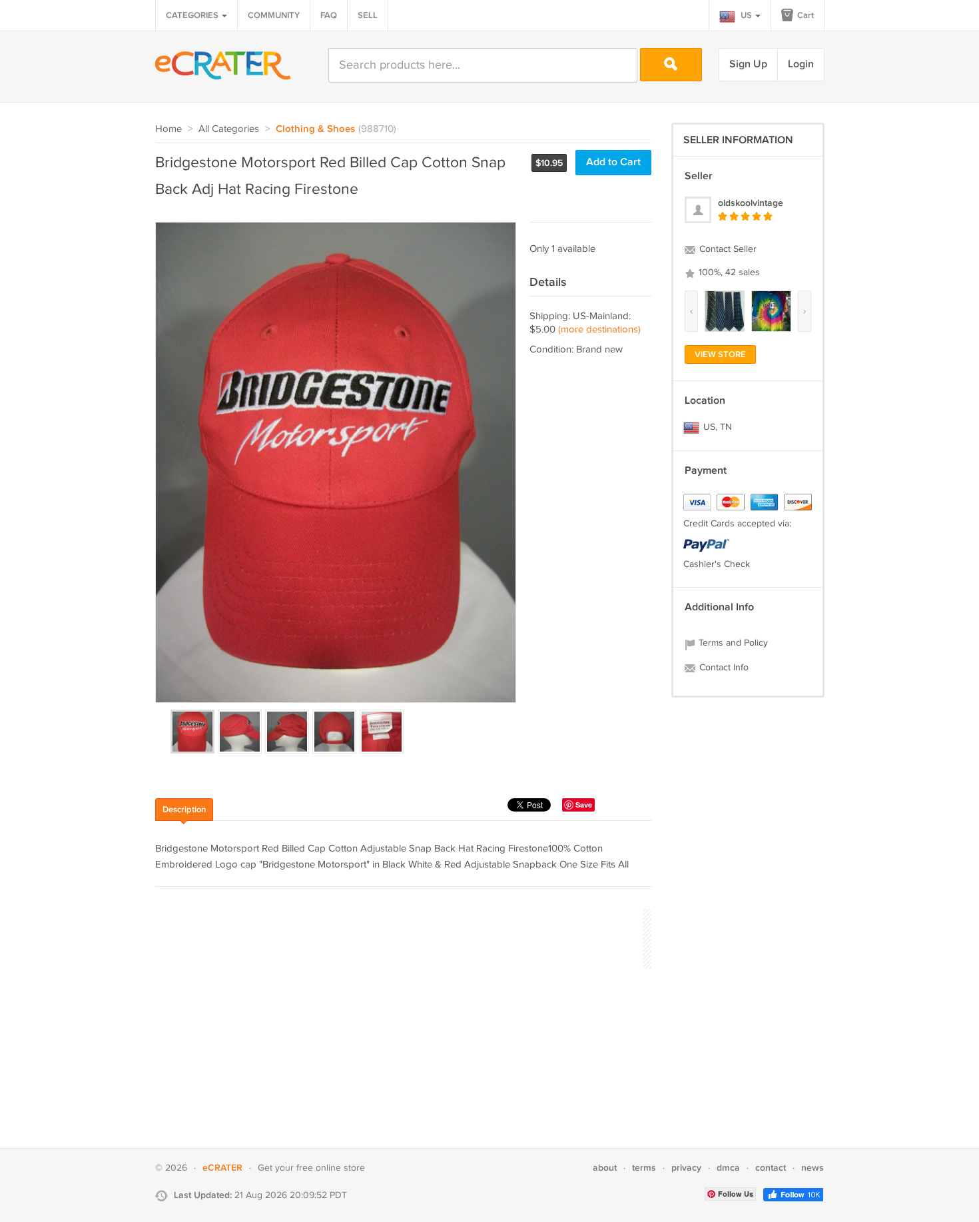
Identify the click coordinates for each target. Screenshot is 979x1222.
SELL (368, 15)
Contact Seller (727, 249)
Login (801, 64)
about (605, 1167)
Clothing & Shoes (315, 129)
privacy (686, 1167)
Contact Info (723, 667)
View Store (720, 354)
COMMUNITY (274, 15)
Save (583, 805)
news (812, 1167)
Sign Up (748, 64)
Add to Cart (613, 162)
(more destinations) (599, 329)
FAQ (328, 15)
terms (644, 1167)
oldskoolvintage (750, 203)
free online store (330, 1168)
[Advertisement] (397, 937)
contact (770, 1167)
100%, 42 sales (728, 272)
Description (184, 809)
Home (168, 129)
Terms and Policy (732, 643)
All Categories (228, 129)
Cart (804, 15)
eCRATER (222, 1167)
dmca (728, 1167)
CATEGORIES (193, 15)
